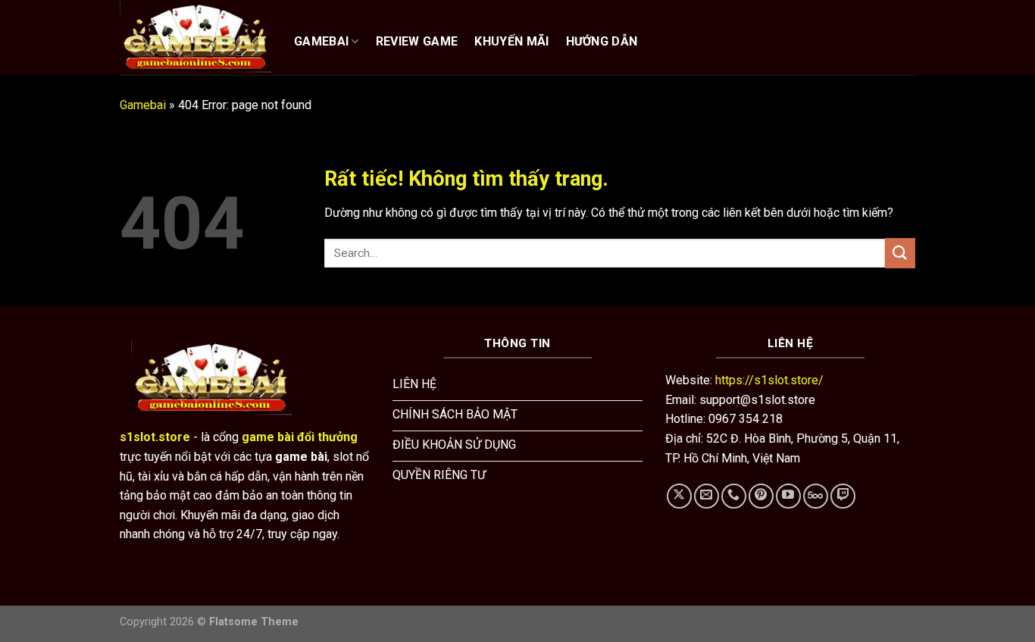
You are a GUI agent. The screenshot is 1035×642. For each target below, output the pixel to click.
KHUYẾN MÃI (511, 41)
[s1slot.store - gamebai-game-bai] (195, 37)
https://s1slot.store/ (769, 380)
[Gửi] (900, 253)
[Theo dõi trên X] (679, 496)
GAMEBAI (321, 41)
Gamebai (143, 105)
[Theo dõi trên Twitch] (842, 496)
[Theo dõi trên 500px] (815, 496)
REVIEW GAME (417, 41)
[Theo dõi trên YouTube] (788, 496)
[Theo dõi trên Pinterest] (761, 496)
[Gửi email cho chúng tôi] (706, 496)
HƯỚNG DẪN (602, 41)
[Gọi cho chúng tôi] (733, 496)
